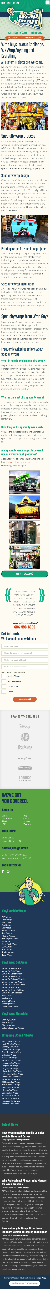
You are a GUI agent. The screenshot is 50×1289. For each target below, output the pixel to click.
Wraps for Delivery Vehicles (14, 979)
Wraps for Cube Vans (11, 971)
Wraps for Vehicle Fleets (12, 993)
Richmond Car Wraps (11, 1079)
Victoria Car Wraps (10, 1093)
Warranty (27, 824)
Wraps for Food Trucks (11, 976)
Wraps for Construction (12, 974)
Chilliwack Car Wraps (11, 1082)
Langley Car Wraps (10, 1068)
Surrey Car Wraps (9, 1057)
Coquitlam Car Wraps (11, 1049)
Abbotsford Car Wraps (11, 1076)
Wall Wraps (7, 998)
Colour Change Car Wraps (13, 1028)
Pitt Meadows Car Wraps (12, 1074)
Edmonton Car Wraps (11, 1063)
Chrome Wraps (8, 1025)
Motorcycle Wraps (10, 938)
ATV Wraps (7, 917)
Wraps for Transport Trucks (13, 984)
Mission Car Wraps (10, 1090)
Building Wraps (14, 681)
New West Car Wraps (11, 1084)
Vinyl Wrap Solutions (14, 962)
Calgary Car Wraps (10, 1066)
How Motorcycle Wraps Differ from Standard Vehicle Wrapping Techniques (24, 1230)
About (4, 821)
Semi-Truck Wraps (9, 944)
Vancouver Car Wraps (11, 1041)
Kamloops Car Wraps (11, 1101)
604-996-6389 (10, 3)
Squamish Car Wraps (10, 1095)
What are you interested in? (13, 672)
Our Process (7, 818)
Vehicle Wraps (14, 676)
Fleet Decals (7, 995)
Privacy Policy (41, 1278)
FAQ (4, 824)
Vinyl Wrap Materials (15, 1014)
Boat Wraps (7, 919)
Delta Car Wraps (9, 1055)
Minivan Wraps (8, 936)
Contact (26, 818)
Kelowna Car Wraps (10, 1103)
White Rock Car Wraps (11, 1060)
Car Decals (6, 925)
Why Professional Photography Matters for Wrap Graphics (24, 1182)
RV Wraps (6, 941)
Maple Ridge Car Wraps (12, 1071)
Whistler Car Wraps (10, 1098)
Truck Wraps (7, 949)
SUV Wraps (7, 947)
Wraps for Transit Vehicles (13, 990)
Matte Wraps (7, 1022)
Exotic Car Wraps (9, 930)
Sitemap (26, 821)
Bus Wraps (6, 922)
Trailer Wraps (8, 952)
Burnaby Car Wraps (10, 1047)
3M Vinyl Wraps (9, 1020)
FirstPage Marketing (31, 1283)
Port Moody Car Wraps (11, 1052)
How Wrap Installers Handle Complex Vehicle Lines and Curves (23, 1135)
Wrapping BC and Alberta (17, 1035)
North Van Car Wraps (11, 1044)
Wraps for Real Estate (11, 968)
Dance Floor (13, 686)
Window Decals (8, 1001)
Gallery (5, 816)
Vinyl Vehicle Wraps (14, 911)
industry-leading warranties (19, 462)
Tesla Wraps (7, 955)
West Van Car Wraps (11, 1087)
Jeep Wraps (7, 933)
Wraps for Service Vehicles (13, 982)
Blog (25, 816)
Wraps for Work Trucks (12, 987)
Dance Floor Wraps (10, 1006)
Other (10, 691)
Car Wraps (6, 928)
